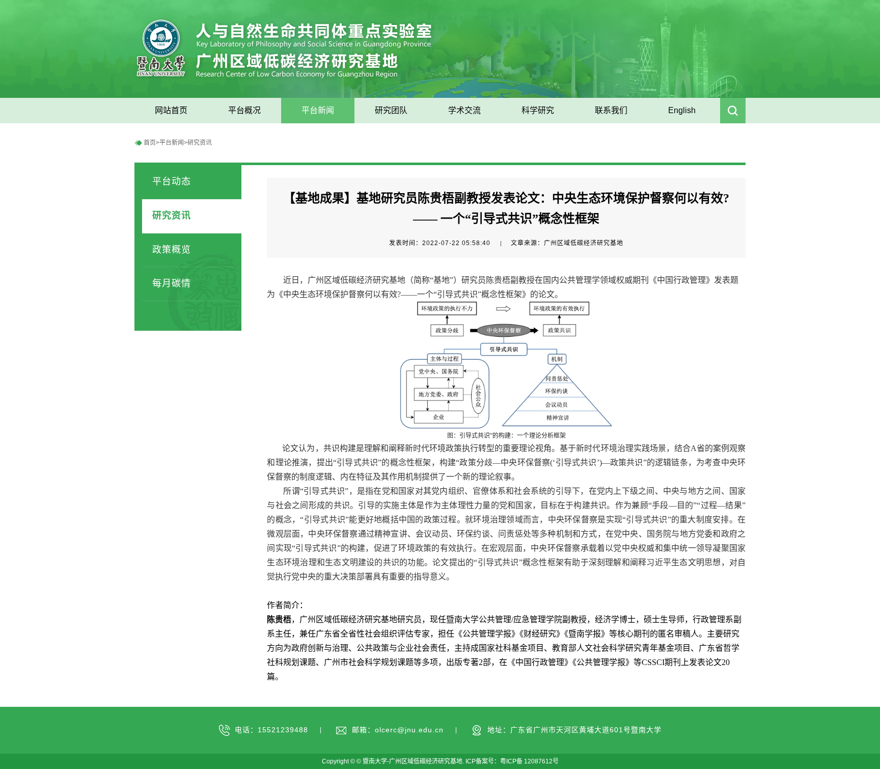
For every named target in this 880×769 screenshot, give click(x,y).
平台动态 (171, 181)
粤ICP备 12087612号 (529, 761)
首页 (150, 142)
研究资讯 (199, 142)
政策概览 (171, 250)
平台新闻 (171, 142)
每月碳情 (171, 283)
